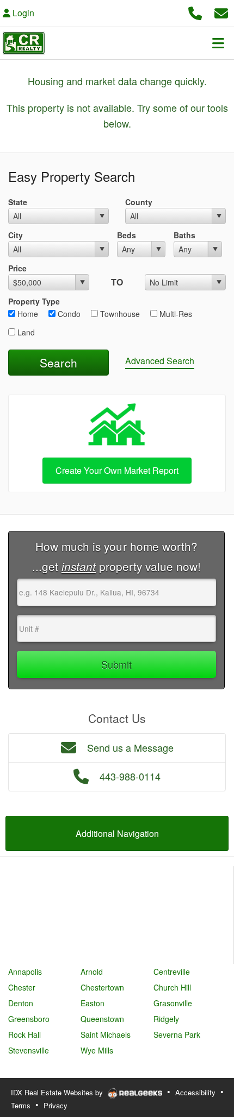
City (15, 235)
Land (25, 332)
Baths (184, 235)
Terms (20, 1105)
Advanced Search (159, 360)
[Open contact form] (221, 11)
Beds (126, 235)
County (138, 201)
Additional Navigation (117, 833)
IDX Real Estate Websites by (58, 1092)
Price (17, 268)
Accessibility (195, 1092)
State (17, 201)
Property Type (34, 301)
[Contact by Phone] (195, 11)
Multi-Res (174, 313)
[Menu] (218, 43)
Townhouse (119, 313)
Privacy (55, 1105)
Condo (68, 313)
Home (26, 313)
